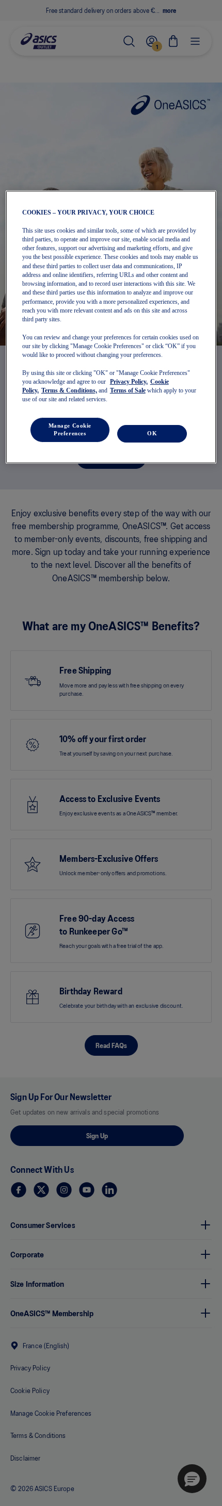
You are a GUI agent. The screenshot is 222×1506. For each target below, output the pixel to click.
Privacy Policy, (129, 382)
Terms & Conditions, (69, 390)
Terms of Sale (128, 390)
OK (152, 433)
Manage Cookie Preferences (70, 429)
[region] (111, 327)
